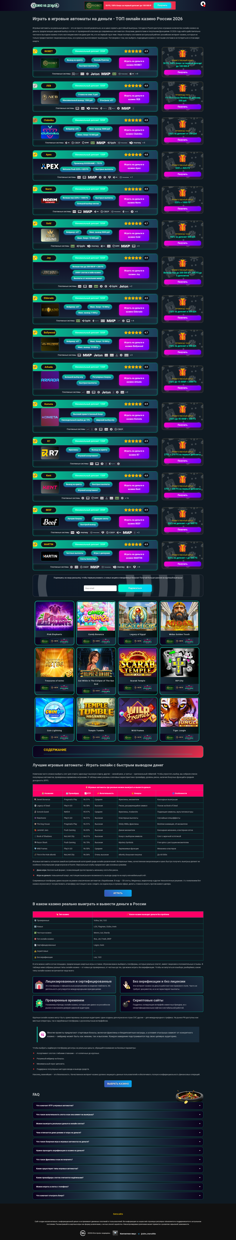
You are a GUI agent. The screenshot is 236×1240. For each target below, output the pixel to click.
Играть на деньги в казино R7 (134, 453)
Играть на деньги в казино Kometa (134, 417)
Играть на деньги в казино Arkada (134, 380)
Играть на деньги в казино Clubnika (134, 132)
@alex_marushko (148, 1234)
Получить (162, 5)
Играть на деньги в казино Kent (134, 487)
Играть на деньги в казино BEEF (134, 522)
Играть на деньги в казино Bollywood (134, 344)
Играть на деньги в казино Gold (134, 235)
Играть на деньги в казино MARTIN (134, 556)
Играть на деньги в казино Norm (134, 201)
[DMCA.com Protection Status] (115, 1233)
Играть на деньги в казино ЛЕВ (134, 97)
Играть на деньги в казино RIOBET (134, 63)
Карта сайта (118, 1214)
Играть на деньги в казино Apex (134, 166)
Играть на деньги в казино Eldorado (134, 310)
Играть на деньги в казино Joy (134, 272)
